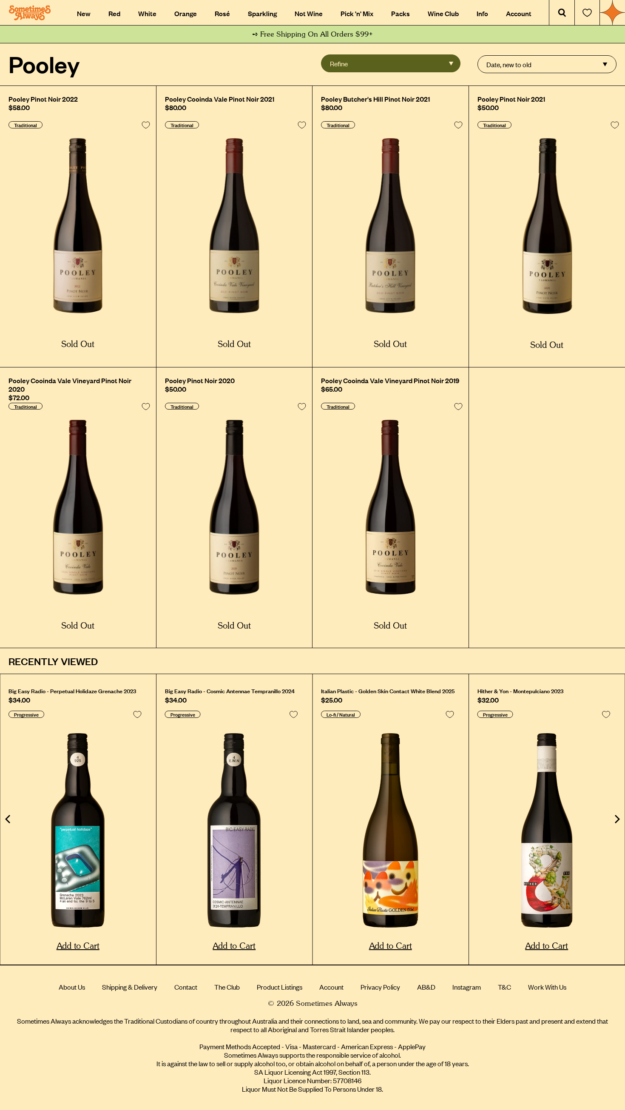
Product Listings (279, 986)
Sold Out (77, 344)
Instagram (466, 986)
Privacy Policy (380, 986)
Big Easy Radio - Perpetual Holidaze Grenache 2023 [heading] (72, 690)
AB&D (426, 986)
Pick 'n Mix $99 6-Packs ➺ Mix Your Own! (313, 34)
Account (331, 986)
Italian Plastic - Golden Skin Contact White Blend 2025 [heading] (388, 690)
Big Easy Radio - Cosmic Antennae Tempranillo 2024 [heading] (230, 690)
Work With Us (547, 986)
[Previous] (8, 819)
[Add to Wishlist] (146, 125)
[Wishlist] (587, 13)
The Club (227, 986)
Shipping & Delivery (129, 986)
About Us (72, 986)
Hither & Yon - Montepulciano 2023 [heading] (520, 690)
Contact (185, 986)
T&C (504, 986)
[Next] (616, 819)
